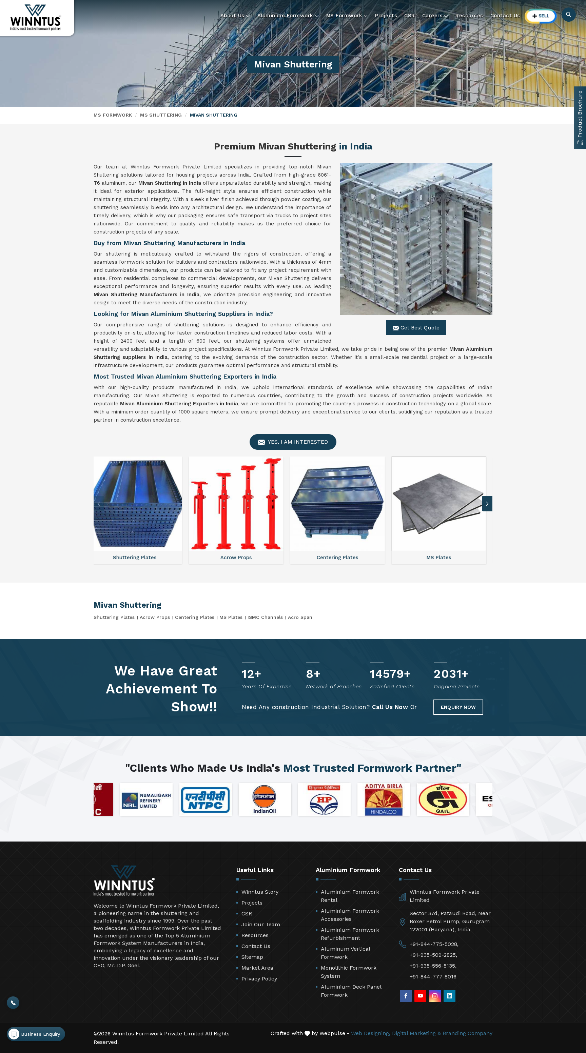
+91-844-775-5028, (434, 944)
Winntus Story (259, 892)
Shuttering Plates (114, 617)
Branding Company (467, 1033)
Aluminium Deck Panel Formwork (351, 991)
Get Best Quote (419, 327)
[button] (487, 503)
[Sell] (541, 16)
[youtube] (420, 996)
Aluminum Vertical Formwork (345, 953)
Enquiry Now (458, 707)
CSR (409, 16)
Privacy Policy (259, 978)
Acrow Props (155, 617)
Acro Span (300, 617)
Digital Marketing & (416, 1033)
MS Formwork (344, 16)
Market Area (257, 968)
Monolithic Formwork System (348, 972)
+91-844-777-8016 (433, 976)
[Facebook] (406, 996)
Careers (432, 16)
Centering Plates (194, 617)
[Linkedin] (449, 996)
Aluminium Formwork (285, 16)
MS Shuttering (161, 115)
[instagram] (435, 996)
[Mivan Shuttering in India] (416, 239)
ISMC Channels (265, 617)
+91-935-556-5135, (433, 966)
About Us (232, 16)
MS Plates (230, 617)
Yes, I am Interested (297, 442)
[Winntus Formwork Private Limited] (35, 17)
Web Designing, (370, 1033)
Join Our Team (260, 924)
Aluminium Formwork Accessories (350, 915)
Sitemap (252, 957)
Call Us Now (390, 707)
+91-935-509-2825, (433, 955)
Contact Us (505, 16)
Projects (386, 16)
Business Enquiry (39, 1034)
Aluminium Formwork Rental (350, 896)
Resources (469, 16)
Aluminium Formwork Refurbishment (350, 934)
